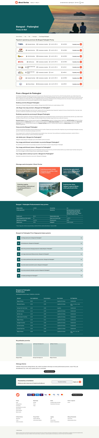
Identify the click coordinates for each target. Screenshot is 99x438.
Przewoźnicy (18, 405)
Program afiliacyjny (36, 418)
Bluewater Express (20, 120)
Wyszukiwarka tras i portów (21, 407)
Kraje (17, 402)
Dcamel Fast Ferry (45, 120)
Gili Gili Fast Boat (70, 120)
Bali (29, 36)
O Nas (17, 420)
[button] (50, 238)
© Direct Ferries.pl (19, 430)
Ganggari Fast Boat (42, 123)
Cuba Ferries (70, 418)
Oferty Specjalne (19, 410)
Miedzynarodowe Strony (72, 420)
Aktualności (18, 418)
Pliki (51, 418)
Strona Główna (19, 36)
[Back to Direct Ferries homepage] (22, 2)
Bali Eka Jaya (28, 121)
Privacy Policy (52, 420)
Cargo (34, 405)
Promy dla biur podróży (37, 420)
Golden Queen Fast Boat (54, 121)
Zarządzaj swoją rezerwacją (55, 402)
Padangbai (34, 36)
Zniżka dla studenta (19, 421)
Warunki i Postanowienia (54, 421)
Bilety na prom (18, 412)
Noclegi (34, 402)
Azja (25, 36)
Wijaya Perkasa (67, 123)
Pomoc (69, 402)
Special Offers (18, 408)
